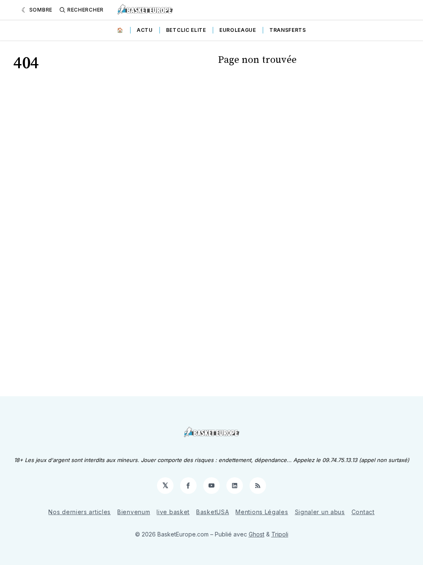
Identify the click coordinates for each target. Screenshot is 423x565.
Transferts (287, 30)
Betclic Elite (186, 30)
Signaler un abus (320, 511)
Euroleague (237, 30)
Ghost (256, 534)
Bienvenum (133, 511)
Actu (145, 30)
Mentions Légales (261, 511)
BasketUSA (212, 511)
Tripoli (279, 534)
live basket (173, 511)
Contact (363, 511)
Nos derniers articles (79, 511)
